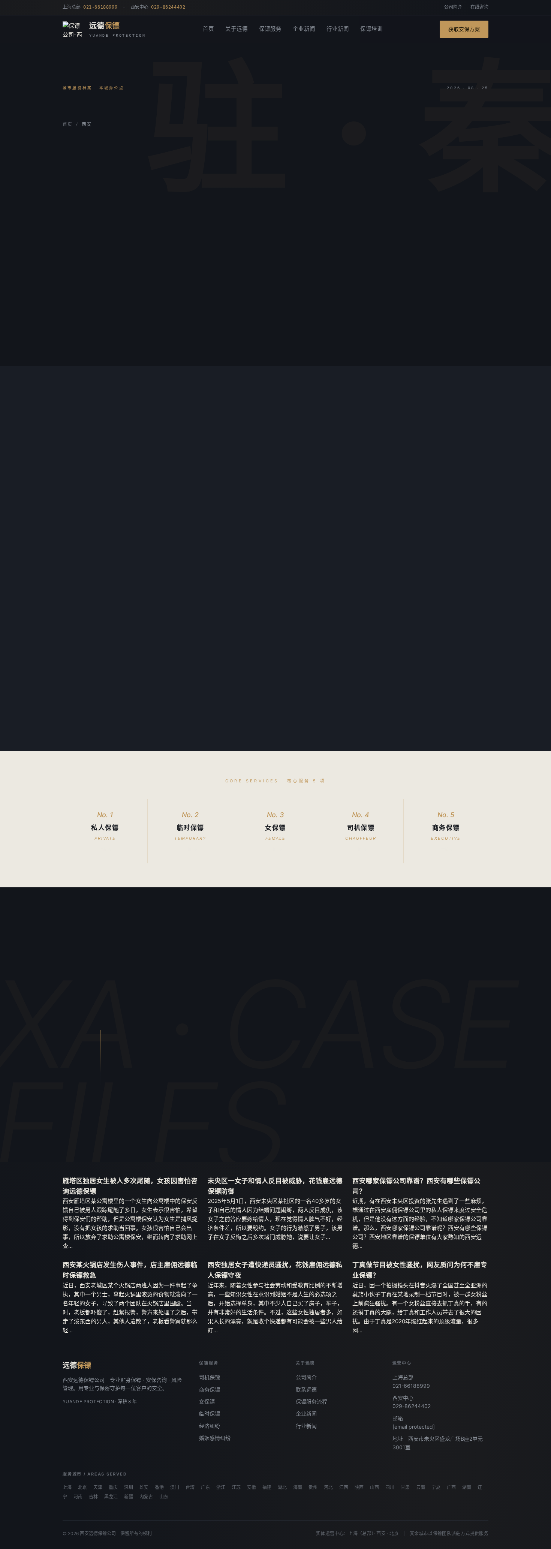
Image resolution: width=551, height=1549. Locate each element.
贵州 (312, 1487)
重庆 (113, 1487)
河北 (328, 1487)
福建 (266, 1487)
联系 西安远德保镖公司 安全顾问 (203, 1123)
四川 (389, 1487)
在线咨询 (479, 7)
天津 (97, 1487)
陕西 (359, 1487)
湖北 (282, 1487)
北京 (82, 1487)
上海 (67, 1487)
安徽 (251, 1487)
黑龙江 (111, 1497)
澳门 (174, 1487)
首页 (208, 28)
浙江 (220, 1487)
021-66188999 (411, 1386)
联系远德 (306, 1389)
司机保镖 (209, 1377)
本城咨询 (85, 337)
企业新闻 (304, 28)
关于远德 (236, 28)
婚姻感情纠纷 (215, 1438)
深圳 (128, 1487)
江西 (343, 1487)
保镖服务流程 (311, 1401)
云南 (420, 1487)
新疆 (128, 1497)
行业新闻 (337, 28)
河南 (77, 1497)
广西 (451, 1487)
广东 (205, 1487)
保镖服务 (270, 28)
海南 (297, 1487)
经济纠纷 (209, 1426)
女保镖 (207, 1401)
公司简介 (453, 7)
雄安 (143, 1487)
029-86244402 (411, 1406)
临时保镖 (209, 1413)
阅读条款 (133, 337)
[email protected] (413, 1426)
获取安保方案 (464, 29)
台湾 (190, 1487)
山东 (163, 1497)
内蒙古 (146, 1497)
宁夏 (435, 1487)
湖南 (466, 1487)
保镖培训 (371, 28)
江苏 (236, 1487)
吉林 (93, 1497)
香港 (159, 1487)
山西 (374, 1487)
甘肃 (405, 1487)
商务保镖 (209, 1389)
